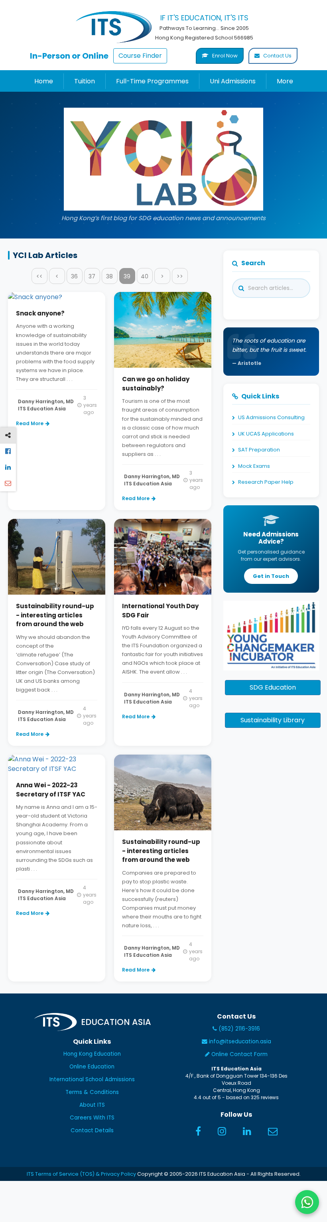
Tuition (84, 81)
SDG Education (273, 687)
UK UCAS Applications (266, 434)
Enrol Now (224, 55)
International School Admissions (92, 1079)
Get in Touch (271, 576)
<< (39, 276)
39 (127, 276)
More (285, 81)
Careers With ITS (92, 1117)
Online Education (91, 1066)
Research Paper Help (266, 482)
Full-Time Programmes (152, 81)
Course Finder (140, 55)
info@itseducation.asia (240, 1041)
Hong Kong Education (92, 1054)
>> (180, 276)
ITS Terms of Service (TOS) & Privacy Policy (81, 1174)
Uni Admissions (233, 81)
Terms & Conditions (92, 1092)
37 (92, 276)
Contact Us (277, 55)
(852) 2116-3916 (238, 1029)
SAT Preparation (259, 449)
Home (43, 81)
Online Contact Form (239, 1054)
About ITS (92, 1105)
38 (109, 276)
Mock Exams (254, 466)
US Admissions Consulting (271, 417)
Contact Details (92, 1130)
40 (144, 276)
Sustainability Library (272, 720)
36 (74, 276)
